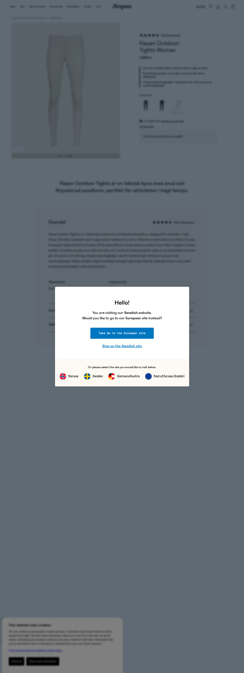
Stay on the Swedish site (122, 346)
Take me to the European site (122, 333)
